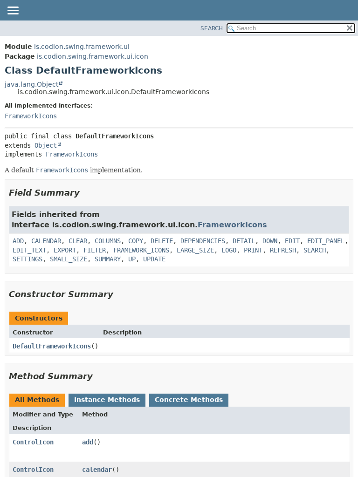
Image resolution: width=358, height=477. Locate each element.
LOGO (228, 250)
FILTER (94, 250)
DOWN (269, 241)
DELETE (162, 241)
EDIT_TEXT (29, 250)
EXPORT (65, 250)
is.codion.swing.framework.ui (82, 46)
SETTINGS (27, 259)
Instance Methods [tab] (107, 399)
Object (45, 145)
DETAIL (244, 241)
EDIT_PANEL (325, 241)
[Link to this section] (86, 193)
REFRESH (283, 250)
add (87, 442)
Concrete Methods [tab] (189, 399)
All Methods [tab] (37, 399)
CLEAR (78, 241)
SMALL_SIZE (68, 259)
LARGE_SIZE (195, 250)
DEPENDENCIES (202, 241)
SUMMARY (108, 259)
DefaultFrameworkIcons (52, 346)
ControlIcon (33, 442)
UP (132, 259)
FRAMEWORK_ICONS (141, 250)
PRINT (253, 250)
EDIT (292, 241)
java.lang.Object (31, 84)
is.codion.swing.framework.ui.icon (92, 56)
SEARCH (211, 28)
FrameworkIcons (31, 116)
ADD (18, 241)
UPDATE (154, 259)
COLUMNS (108, 241)
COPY (135, 241)
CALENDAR (46, 241)
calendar (97, 469)
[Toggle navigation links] (13, 11)
